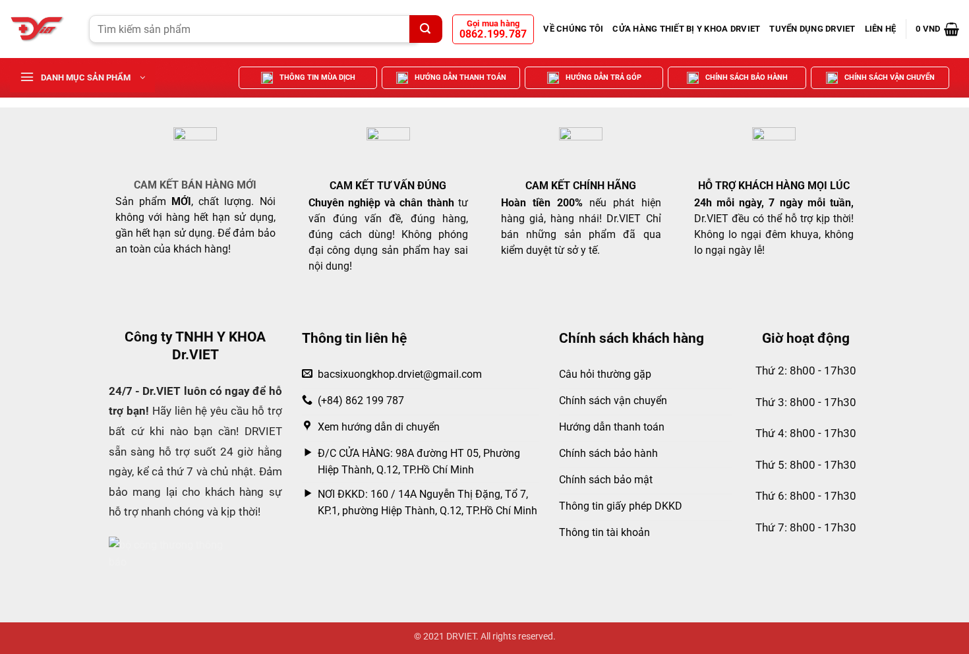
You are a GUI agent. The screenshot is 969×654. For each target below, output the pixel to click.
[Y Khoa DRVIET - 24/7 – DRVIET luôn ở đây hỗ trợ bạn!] (39, 29)
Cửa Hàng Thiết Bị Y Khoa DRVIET (686, 29)
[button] (937, 29)
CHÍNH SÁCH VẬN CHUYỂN (889, 77)
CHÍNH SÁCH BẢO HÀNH (746, 77)
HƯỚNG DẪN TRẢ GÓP (603, 77)
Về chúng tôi (573, 29)
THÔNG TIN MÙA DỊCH (317, 77)
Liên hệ (880, 29)
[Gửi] (425, 29)
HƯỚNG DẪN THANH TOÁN (460, 77)
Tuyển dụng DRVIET (812, 29)
